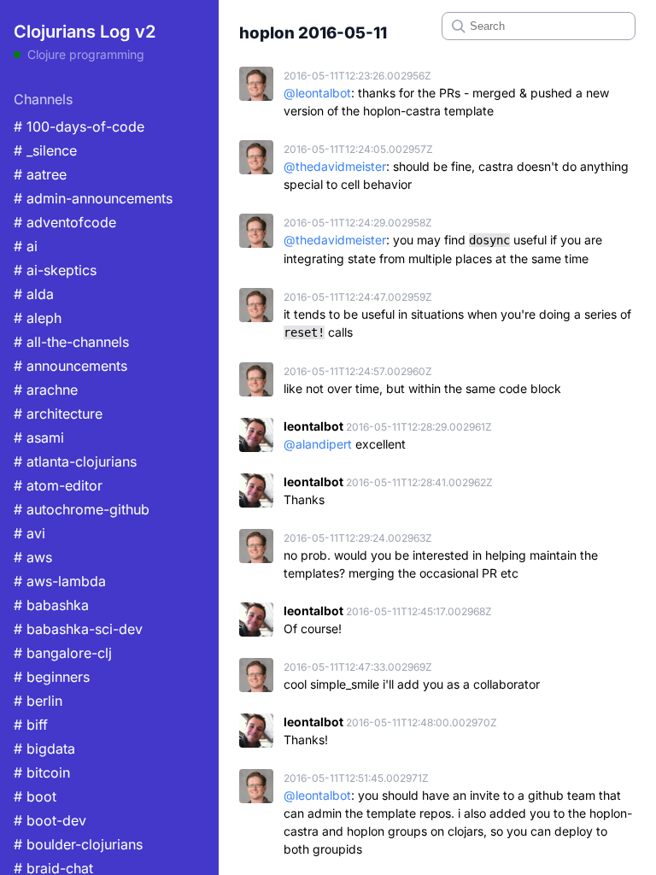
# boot (35, 796)
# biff (31, 724)
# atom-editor (58, 485)
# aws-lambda (60, 581)
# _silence (45, 150)
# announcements (70, 365)
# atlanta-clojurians (75, 461)
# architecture (58, 413)
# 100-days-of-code (79, 126)
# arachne (46, 389)
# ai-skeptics (55, 270)
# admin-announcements (93, 198)
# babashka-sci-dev (78, 628)
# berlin (38, 700)
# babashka (51, 605)
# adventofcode (65, 222)
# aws (33, 557)
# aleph (38, 317)
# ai (26, 246)
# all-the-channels (71, 341)
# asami (39, 437)
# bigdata (44, 748)
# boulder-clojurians (78, 844)
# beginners (52, 676)
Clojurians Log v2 (84, 31)
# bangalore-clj (63, 652)
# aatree (40, 174)
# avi (29, 533)
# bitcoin (42, 772)
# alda (34, 293)
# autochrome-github (81, 509)
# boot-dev (50, 820)
